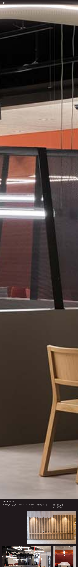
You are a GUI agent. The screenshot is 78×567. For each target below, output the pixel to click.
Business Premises (68, 501)
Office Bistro (74, 501)
